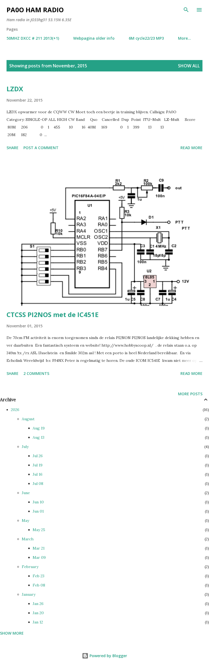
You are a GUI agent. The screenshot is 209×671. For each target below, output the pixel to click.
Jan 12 (38, 622)
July (25, 446)
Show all (189, 66)
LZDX (15, 88)
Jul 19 (37, 465)
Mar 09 (39, 557)
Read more (191, 147)
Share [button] (13, 147)
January (28, 594)
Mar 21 (39, 548)
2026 (15, 409)
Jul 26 (38, 455)
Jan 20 (38, 612)
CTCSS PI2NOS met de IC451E (53, 314)
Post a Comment (41, 147)
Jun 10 (38, 502)
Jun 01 (38, 511)
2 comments (36, 373)
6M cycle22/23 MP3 (146, 38)
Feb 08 (39, 585)
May (25, 520)
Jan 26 (38, 603)
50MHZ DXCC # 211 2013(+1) (33, 38)
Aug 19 (39, 428)
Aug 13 (38, 437)
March (27, 539)
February (30, 566)
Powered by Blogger (107, 655)
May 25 (39, 529)
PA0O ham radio (35, 9)
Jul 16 (37, 474)
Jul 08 (38, 483)
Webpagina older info (94, 38)
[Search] (186, 10)
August (28, 418)
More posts (190, 393)
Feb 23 (38, 575)
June (26, 492)
